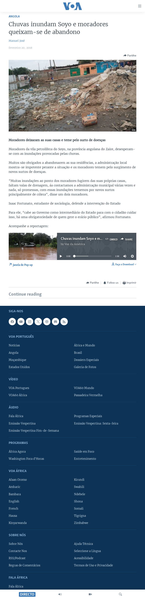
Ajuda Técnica (83, 544)
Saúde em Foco (84, 451)
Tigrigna (80, 515)
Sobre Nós (16, 544)
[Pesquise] (120, 594)
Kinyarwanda (18, 522)
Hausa (13, 515)
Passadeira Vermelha (88, 395)
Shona (78, 501)
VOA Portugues (19, 388)
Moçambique (17, 359)
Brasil (78, 352)
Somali (78, 508)
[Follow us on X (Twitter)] (38, 321)
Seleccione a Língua (87, 551)
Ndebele (79, 494)
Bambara (15, 494)
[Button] (129, 55)
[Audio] (60, 594)
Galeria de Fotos (85, 367)
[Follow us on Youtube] (21, 321)
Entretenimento (85, 459)
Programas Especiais (88, 416)
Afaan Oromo (18, 479)
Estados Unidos (19, 367)
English (14, 501)
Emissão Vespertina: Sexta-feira (96, 423)
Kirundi (79, 479)
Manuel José (17, 40)
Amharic (14, 487)
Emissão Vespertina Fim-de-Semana (34, 430)
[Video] (90, 594)
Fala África (16, 416)
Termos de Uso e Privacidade (93, 565)
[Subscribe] (55, 321)
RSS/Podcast (17, 558)
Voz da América (75, 244)
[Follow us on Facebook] (12, 321)
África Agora (17, 451)
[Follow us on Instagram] (29, 321)
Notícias (14, 345)
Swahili (79, 487)
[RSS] (64, 321)
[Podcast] (46, 321)
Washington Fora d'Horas (26, 459)
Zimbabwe (81, 522)
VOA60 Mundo (84, 388)
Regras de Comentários (24, 565)
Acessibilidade (83, 558)
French (13, 508)
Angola (14, 16)
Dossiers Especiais (86, 359)
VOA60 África (18, 395)
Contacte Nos (18, 551)
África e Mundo (84, 345)
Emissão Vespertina (22, 423)
